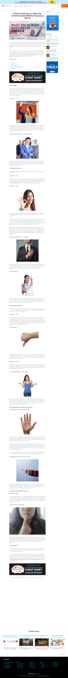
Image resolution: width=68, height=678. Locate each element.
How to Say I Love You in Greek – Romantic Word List (54, 40)
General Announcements (8, 662)
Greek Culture (6, 663)
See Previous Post (6, 654)
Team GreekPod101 (56, 665)
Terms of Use (49, 675)
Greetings (13, 62)
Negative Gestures (14, 64)
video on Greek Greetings (22, 92)
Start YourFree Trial (64, 6)
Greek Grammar (20, 666)
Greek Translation (7, 667)
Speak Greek (42, 667)
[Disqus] (34, 590)
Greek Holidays (8, 665)
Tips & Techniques (32, 667)
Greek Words (31, 577)
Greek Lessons (20, 667)
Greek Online (31, 662)
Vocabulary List (36, 92)
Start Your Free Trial (53, 23)
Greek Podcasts (32, 665)
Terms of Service (43, 676)
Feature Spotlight (44, 665)
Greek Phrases (25, 577)
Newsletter (42, 662)
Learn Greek (36, 577)
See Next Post (62, 654)
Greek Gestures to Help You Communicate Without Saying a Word (27, 15)
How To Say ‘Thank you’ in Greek (42, 636)
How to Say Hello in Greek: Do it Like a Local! (54, 54)
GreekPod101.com (19, 50)
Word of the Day (55, 666)
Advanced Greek (20, 663)
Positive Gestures (14, 63)
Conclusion (13, 68)
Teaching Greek (55, 663)
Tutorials (43, 666)
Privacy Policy (44, 675)
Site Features (41, 577)
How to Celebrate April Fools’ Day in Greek (57, 636)
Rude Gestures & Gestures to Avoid (18, 66)
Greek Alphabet (20, 665)
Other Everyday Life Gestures (16, 67)
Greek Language (6, 666)
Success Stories (55, 662)
